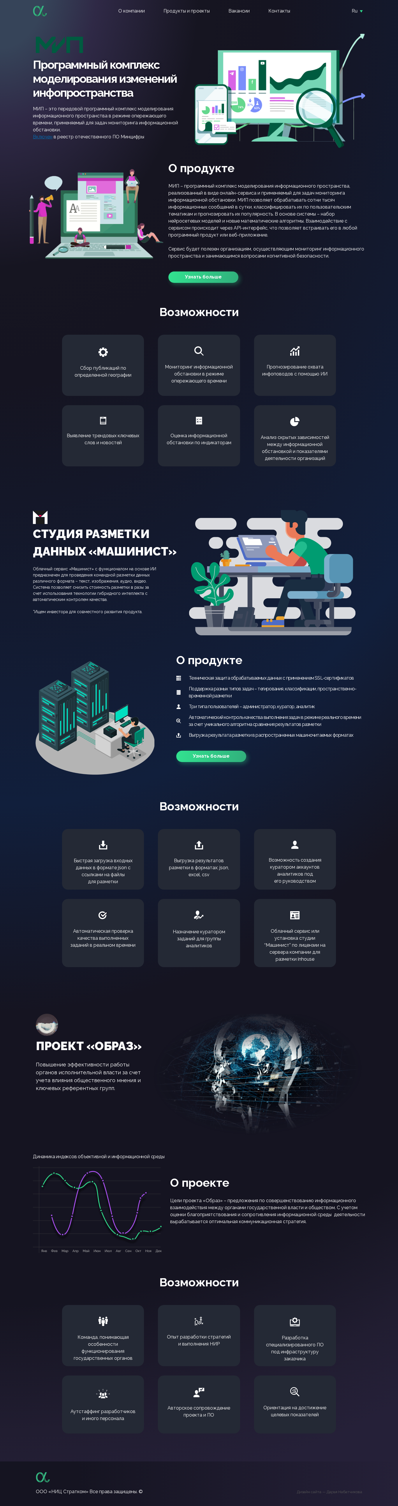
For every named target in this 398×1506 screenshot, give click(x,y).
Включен (42, 137)
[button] (203, 277)
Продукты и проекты (186, 11)
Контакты (279, 11)
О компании (131, 11)
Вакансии (239, 11)
